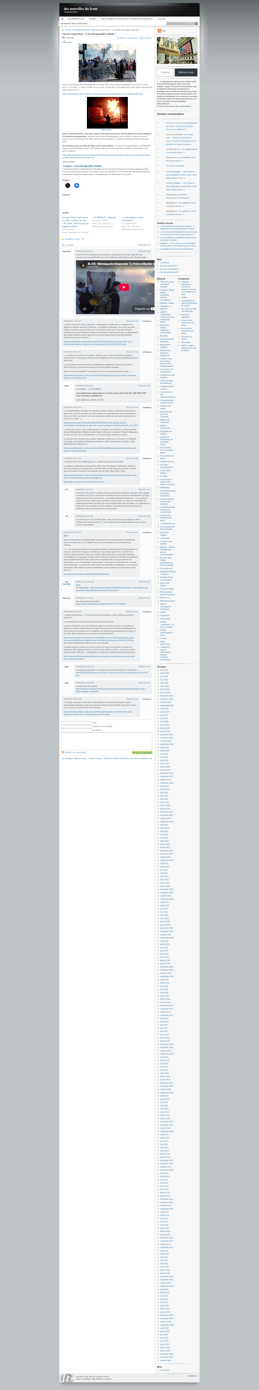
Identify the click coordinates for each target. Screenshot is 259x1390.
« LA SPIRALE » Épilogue (104, 217)
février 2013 (165, 1193)
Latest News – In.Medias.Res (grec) (166, 517)
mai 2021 (164, 873)
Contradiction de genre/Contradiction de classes (189, 303)
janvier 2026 (165, 693)
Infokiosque (165, 488)
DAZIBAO (92, 19)
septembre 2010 (167, 1286)
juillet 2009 (164, 1331)
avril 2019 (164, 954)
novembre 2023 (166, 776)
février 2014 (165, 1154)
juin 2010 (164, 1296)
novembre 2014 (166, 1125)
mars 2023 (164, 802)
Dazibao (187, 106)
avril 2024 (164, 760)
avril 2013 (164, 1186)
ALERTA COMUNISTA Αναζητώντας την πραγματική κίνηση (167, 317)
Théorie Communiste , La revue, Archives (167, 624)
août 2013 (164, 1173)
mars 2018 (164, 996)
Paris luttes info (166, 568)
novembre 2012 (166, 1202)
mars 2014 (164, 1151)
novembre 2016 (166, 1047)
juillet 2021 (164, 867)
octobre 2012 (165, 1206)
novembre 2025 (166, 699)
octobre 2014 (165, 1128)
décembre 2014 (166, 1122)
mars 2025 (164, 725)
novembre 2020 (166, 893)
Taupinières (165, 615)
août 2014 (164, 1134)
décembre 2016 (166, 1044)
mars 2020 (164, 918)
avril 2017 (164, 1031)
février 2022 (165, 844)
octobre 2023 (165, 780)
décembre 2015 (166, 1083)
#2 (80, 321)
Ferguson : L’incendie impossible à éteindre (82, 166)
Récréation (185, 342)
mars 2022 (164, 841)
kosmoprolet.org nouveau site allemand (166, 501)
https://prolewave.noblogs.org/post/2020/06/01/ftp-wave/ (86, 574)
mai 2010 (164, 1299)
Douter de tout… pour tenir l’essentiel (167, 414)
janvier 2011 (165, 1273)
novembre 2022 (166, 815)
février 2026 (165, 689)
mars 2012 (164, 1228)
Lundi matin (165, 538)
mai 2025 (164, 718)
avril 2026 (164, 683)
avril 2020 (164, 915)
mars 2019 (164, 957)
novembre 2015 (166, 1086)
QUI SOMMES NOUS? (76, 19)
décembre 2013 (166, 1160)
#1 (92, 251)
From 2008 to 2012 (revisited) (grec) (166, 450)
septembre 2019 (167, 938)
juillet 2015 (164, 1099)
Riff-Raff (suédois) (167, 601)
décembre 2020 (166, 889)
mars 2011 (164, 1267)
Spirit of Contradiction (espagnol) (165, 606)
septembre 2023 (167, 783)
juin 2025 (164, 715)
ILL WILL (163, 476)
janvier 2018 (165, 1002)
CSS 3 (109, 1379)
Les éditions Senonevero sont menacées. (177, 249)
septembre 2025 (167, 706)
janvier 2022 (165, 847)
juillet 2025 (164, 712)
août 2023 (164, 786)
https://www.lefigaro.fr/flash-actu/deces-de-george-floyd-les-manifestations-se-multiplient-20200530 (102, 94)
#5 (80, 407)
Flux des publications (168, 266)
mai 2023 (164, 796)
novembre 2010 (166, 1280)
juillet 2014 (164, 1138)
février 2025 (165, 728)
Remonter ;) (193, 1376)
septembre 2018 (167, 976)
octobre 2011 (165, 1244)
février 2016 (165, 1077)
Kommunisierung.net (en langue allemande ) (168, 493)
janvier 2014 (165, 1157)
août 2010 (164, 1289)
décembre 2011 (166, 1238)
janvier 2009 (165, 1351)
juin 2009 (164, 1335)
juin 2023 (164, 793)
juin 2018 (164, 986)
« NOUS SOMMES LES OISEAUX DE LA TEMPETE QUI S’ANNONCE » (127, 19)
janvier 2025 (165, 731)
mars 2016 (164, 1073)
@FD (66, 536)
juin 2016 (164, 1064)
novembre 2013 (166, 1164)
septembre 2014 (167, 1131)
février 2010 (165, 1309)
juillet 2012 (164, 1215)
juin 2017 (164, 1025)
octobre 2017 (165, 1012)
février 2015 (165, 1115)
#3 (80, 352)
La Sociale (161, 19)
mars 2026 (164, 686)
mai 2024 (164, 757)
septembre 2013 (167, 1170)
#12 (80, 611)
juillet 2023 (164, 789)
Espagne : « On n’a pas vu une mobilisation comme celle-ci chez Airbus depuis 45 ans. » (181, 175)
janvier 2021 (165, 886)
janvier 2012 (165, 1235)
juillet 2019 (164, 944)
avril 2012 (164, 1225)
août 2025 (164, 709)
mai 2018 (164, 989)
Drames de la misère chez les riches (187, 322)
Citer (148, 251)
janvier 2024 (165, 770)
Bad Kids (164, 336)
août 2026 (164, 670)
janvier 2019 (165, 964)
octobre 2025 (165, 702)
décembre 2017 (166, 1005)
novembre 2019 (166, 931)
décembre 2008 (166, 1354)
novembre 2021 (166, 854)
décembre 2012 (166, 1199)
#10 (92, 582)
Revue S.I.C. (165, 598)
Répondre (142, 251)
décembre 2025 (166, 696)
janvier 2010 (165, 1312)
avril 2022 (164, 838)
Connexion (164, 263)
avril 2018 (164, 993)
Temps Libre (165, 619)
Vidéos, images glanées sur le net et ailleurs (188, 348)
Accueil (62, 19)
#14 (92, 683)
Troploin (163, 638)
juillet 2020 (164, 906)
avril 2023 (164, 799)
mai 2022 (164, 835)
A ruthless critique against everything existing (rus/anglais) (167, 295)
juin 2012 (164, 1218)
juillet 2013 (164, 1176)
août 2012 (164, 1212)
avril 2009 (164, 1341)
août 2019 (164, 941)
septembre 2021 (167, 860)
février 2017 (165, 1038)
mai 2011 (164, 1260)
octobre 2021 (165, 857)
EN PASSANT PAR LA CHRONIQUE (74, 23)
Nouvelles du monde (81, 30)
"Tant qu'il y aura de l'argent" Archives (167, 284)
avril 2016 (164, 1070)
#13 (92, 666)
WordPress (67, 1378)
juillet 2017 (164, 1022)
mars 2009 (164, 1344)
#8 (92, 516)
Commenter (147, 38)
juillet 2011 (164, 1254)
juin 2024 (164, 754)
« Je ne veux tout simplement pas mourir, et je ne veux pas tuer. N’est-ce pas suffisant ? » (181, 126)
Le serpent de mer (167, 523)
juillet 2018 (164, 983)
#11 (92, 598)
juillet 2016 (164, 1060)
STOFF (163, 612)
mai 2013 (164, 1183)
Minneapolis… (107, 130)
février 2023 (165, 805)
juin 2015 (164, 1102)
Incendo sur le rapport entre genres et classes (167, 481)
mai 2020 (164, 912)
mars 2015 (164, 1112)
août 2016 (164, 1057)
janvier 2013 (165, 1196)
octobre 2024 (165, 741)
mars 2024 (164, 763)
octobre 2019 (165, 935)
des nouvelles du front (80, 9)
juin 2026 (164, 676)
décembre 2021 (166, 851)
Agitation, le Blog (167, 303)
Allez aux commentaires (128, 38)
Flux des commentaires (169, 269)
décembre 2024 (166, 735)
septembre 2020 (167, 899)
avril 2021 (164, 876)
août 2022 (164, 825)
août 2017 (164, 1018)
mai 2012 (164, 1222)
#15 (80, 699)
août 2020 (164, 902)
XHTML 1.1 (100, 1379)
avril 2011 (164, 1264)
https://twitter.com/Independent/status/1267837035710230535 (101, 604)
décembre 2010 (166, 1277)
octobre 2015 (165, 1089)
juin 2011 (164, 1257)
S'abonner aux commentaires (75, 752)
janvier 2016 (165, 1080)
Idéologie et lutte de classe (76, 758)
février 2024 (165, 767)
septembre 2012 (167, 1209)
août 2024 (164, 747)
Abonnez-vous (186, 72)
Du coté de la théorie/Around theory (187, 330)
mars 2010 (164, 1306)
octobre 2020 (165, 896)
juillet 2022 (164, 828)
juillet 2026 (164, 673)
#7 (92, 489)
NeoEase (87, 1379)
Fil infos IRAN (178, 166)
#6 (80, 458)
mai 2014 (164, 1144)
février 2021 (165, 883)
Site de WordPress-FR (169, 272)
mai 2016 (164, 1067)
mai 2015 (164, 1106)
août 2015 (164, 1096)
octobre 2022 (165, 818)
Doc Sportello (66, 583)
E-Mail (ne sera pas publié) (102, 726)
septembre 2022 (167, 822)
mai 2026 (164, 680)
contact (184, 297)
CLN (168, 123)
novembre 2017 (166, 1009)
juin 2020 (164, 909)
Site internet (97, 730)
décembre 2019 (166, 928)
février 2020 (165, 922)
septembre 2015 (167, 1093)
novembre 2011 (166, 1241)
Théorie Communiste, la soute (166, 632)
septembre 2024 (167, 744)
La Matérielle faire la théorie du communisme (167, 509)
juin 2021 (164, 870)
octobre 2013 (165, 1167)
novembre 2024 (166, 738)
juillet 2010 (164, 1293)
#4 (92, 385)
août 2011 (164, 1251)
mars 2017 (164, 1035)
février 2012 (165, 1231)
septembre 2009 (167, 1325)
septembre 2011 (166, 1247)
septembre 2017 (167, 1015)
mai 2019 (164, 951)
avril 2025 (164, 722)
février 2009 (165, 1348)
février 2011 (165, 1270)
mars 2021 (164, 880)
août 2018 (164, 980)
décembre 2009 (166, 1315)
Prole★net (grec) (167, 589)
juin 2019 (164, 947)
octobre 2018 (165, 973)
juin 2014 (164, 1141)
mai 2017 (164, 1028)
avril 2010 (164, 1302)
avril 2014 (164, 1148)
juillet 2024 (164, 751)
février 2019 (165, 960)
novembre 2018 (166, 970)
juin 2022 (164, 831)
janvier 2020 (165, 925)
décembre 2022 (166, 812)
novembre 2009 (166, 1318)
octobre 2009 (165, 1322)
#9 (80, 532)
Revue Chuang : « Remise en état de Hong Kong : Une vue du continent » (119, 758)
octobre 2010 (165, 1283)
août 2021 (164, 864)
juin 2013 (164, 1180)
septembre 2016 (167, 1054)
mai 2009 (164, 1338)
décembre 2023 (166, 773)
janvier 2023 (165, 809)
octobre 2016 (165, 1051)
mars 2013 (164, 1189)
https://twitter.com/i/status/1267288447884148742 (84, 482)
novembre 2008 (166, 1357)
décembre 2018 (166, 967)
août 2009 (164, 1328)
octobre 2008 (165, 1360)
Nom (94, 723)
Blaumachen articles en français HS (165, 352)
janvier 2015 (165, 1118)
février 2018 (165, 999)
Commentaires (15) (144, 245)
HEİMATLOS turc (167, 462)
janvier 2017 (165, 1041)
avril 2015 (164, 1109)
